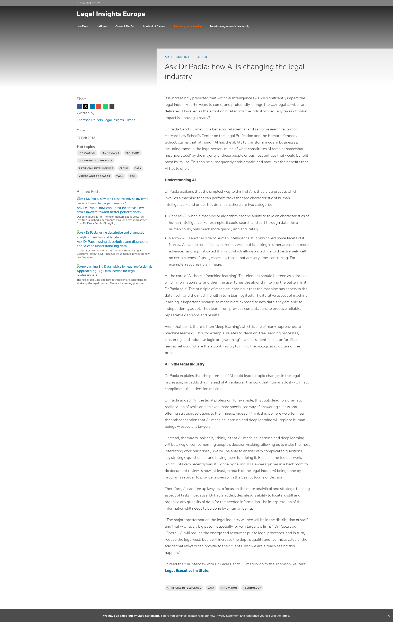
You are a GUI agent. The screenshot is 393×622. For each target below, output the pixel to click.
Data (211, 587)
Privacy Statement (227, 615)
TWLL (119, 176)
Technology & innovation (188, 26)
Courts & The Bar (125, 26)
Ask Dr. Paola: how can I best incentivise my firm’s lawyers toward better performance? (110, 210)
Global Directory (88, 3)
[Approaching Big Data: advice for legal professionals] (114, 266)
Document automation (96, 160)
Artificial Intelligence (186, 57)
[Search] (312, 26)
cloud (124, 168)
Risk (133, 176)
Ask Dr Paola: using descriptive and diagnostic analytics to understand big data (112, 243)
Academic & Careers (154, 26)
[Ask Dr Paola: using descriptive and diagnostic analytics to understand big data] (114, 235)
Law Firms (83, 26)
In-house (102, 26)
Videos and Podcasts (94, 176)
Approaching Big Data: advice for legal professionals (106, 273)
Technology (252, 587)
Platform (132, 152)
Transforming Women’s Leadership (229, 26)
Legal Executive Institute (186, 570)
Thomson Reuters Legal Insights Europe (106, 120)
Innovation (228, 587)
